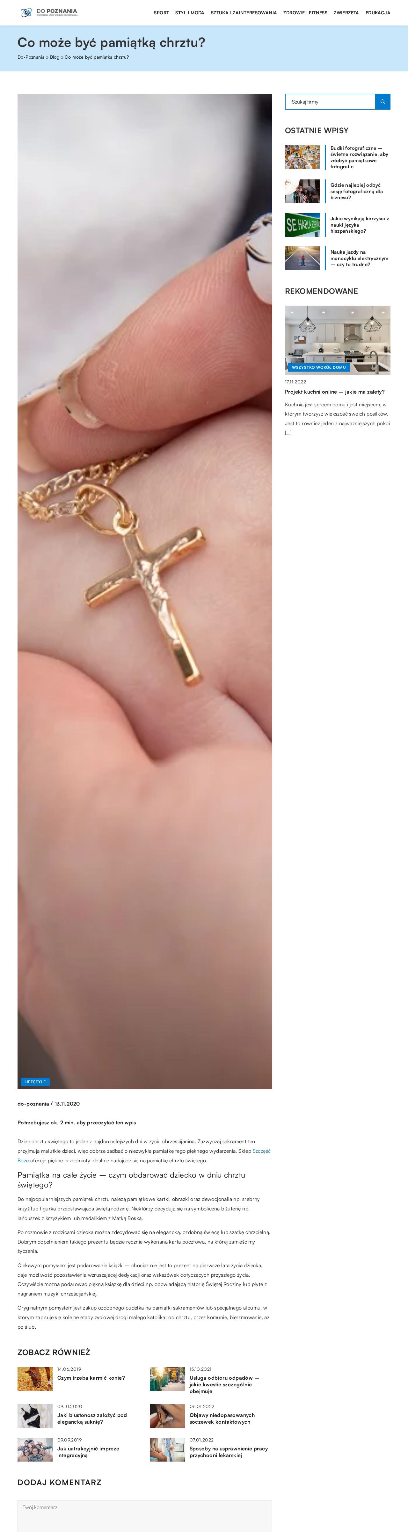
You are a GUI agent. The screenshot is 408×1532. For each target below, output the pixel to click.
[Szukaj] (382, 102)
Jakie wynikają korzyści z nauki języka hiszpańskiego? (360, 224)
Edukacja (378, 12)
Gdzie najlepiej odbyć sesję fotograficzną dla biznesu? (357, 191)
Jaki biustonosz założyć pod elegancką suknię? (92, 1418)
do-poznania (33, 1103)
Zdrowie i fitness (305, 12)
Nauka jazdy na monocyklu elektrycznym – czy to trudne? (360, 258)
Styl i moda (189, 12)
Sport (161, 12)
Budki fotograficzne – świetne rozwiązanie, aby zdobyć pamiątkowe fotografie (360, 157)
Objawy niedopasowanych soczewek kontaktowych (222, 1418)
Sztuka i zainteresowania (244, 12)
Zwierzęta (346, 12)
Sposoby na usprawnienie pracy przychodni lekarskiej (229, 1451)
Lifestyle (35, 1081)
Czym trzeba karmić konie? (91, 1378)
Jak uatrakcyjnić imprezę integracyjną (88, 1451)
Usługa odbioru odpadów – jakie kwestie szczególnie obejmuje (225, 1384)
